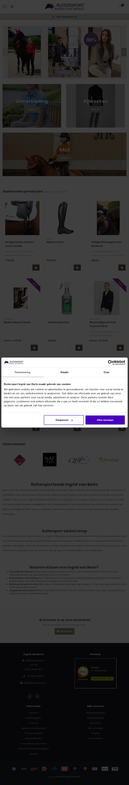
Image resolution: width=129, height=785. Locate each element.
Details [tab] (64, 372)
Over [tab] (106, 372)
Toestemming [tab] (22, 372)
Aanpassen (62, 420)
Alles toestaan (105, 420)
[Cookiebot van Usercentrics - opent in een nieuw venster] (110, 362)
